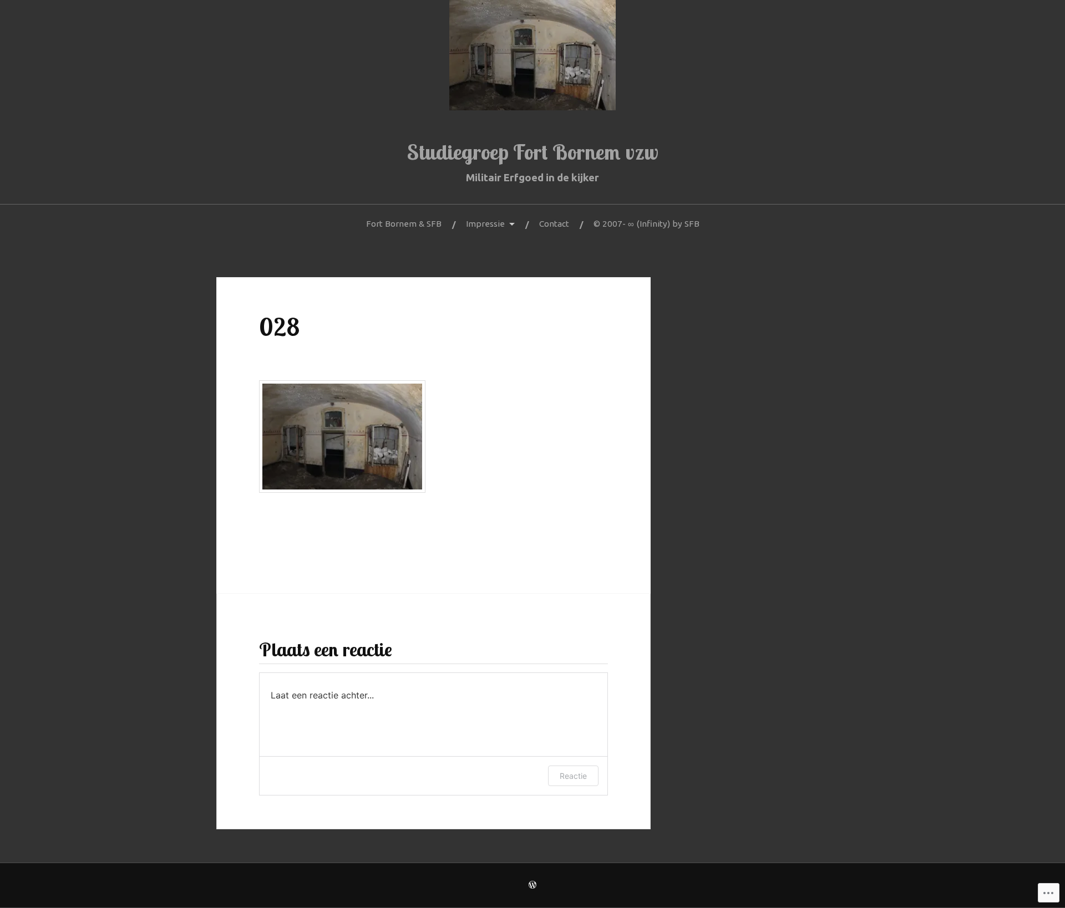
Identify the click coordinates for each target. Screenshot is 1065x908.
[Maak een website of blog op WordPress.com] (532, 885)
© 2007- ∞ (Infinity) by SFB (646, 223)
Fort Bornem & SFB (404, 223)
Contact (554, 223)
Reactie (573, 776)
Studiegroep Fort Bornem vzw (532, 152)
